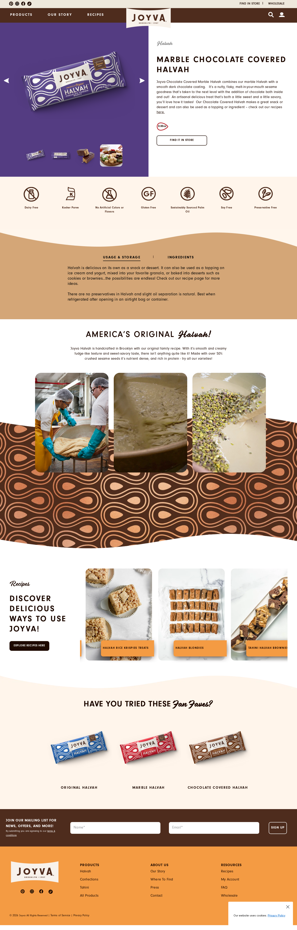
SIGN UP (148, 531)
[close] (185, 393)
